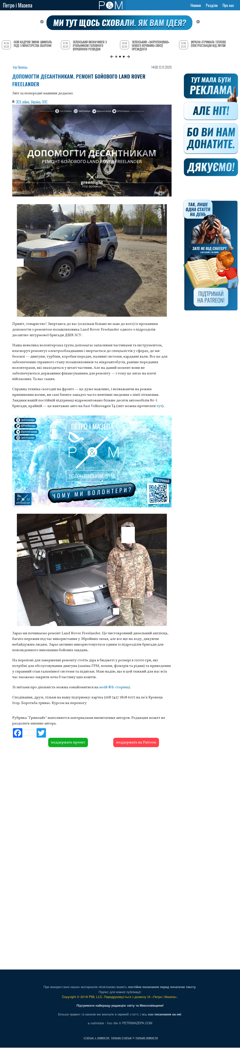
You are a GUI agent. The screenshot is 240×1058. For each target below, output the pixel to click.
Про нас (228, 5)
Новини (195, 5)
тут (159, 406)
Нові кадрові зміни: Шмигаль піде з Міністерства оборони (33, 44)
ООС (44, 102)
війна (25, 102)
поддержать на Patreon (136, 742)
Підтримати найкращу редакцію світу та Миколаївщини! (120, 1005)
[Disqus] (92, 804)
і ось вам (160, 1014)
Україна (35, 102)
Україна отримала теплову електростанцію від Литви (208, 44)
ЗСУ (18, 102)
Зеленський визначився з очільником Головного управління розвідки (90, 45)
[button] (111, 56)
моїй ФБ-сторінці (114, 687)
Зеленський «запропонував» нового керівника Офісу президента (150, 45)
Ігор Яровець (20, 67)
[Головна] (110, 5)
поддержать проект (68, 742)
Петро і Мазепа (17, 5)
